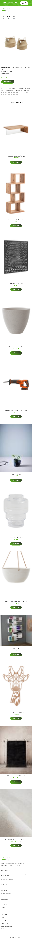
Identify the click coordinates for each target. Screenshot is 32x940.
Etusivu (3, 19)
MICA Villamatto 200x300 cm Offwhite (16, 839)
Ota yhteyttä (4, 920)
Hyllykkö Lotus (16, 648)
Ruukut (24, 67)
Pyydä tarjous (24, 3)
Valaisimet (4, 905)
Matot (2, 896)
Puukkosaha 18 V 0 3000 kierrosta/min (16, 410)
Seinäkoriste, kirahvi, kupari (16, 712)
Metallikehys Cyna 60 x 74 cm (16, 283)
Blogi (2, 917)
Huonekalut (4, 888)
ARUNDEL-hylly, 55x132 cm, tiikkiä (16, 220)
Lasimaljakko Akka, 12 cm (16, 538)
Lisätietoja (7, 81)
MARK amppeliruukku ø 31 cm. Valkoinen (16, 601)
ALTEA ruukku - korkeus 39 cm (16, 347)
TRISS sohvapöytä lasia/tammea (16, 156)
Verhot (3, 907)
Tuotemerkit (11, 67)
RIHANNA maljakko (16, 474)
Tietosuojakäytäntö (6, 926)
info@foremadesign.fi (7, 879)
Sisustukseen (18, 67)
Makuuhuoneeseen (6, 893)
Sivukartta (4, 929)
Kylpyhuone (4, 890)
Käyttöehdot (4, 923)
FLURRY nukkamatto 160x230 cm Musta (16, 776)
